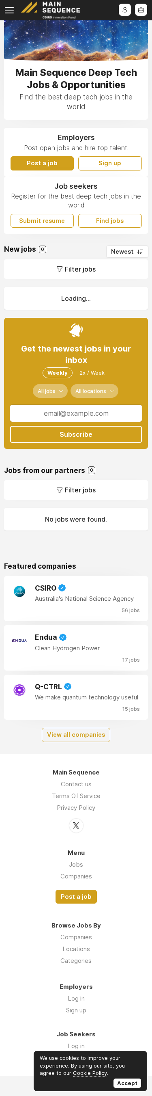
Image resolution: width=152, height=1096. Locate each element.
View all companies (76, 734)
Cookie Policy (90, 1073)
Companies (76, 876)
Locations (76, 949)
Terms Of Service (76, 796)
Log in (76, 998)
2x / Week (92, 372)
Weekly (57, 372)
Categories (76, 960)
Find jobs (110, 220)
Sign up (109, 163)
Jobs (76, 864)
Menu (11, 10)
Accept (127, 1083)
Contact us (76, 784)
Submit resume (42, 220)
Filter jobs (80, 269)
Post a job (42, 163)
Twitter (76, 826)
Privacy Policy (76, 807)
